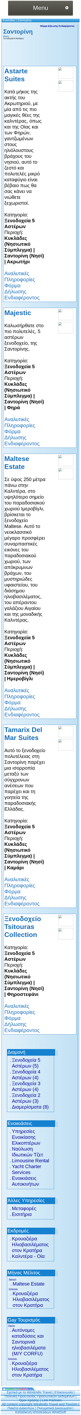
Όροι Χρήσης (29, 1400)
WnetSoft (59, 1412)
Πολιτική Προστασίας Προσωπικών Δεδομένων (40, 1396)
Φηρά (13, 407)
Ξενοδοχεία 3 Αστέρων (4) (26, 1086)
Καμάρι (15, 867)
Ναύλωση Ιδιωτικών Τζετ (27, 1152)
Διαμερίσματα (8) (30, 1107)
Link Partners (52, 1400)
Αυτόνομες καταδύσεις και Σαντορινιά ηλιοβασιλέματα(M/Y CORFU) (29, 1341)
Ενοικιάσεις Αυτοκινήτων (25, 1181)
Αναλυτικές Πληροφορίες (19, 276)
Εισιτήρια (22, 1214)
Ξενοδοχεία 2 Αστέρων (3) (26, 1098)
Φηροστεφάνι (22, 994)
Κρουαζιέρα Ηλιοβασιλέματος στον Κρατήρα (30, 1244)
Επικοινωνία (63, 1392)
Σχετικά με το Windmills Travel (29, 1392)
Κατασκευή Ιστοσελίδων (33, 1412)
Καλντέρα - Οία (28, 1256)
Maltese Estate (28, 1284)
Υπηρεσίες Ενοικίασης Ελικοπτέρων (26, 1137)
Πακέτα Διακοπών (21, 1408)
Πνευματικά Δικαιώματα (54, 1408)
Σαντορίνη (24, 20)
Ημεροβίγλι (20, 678)
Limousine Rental (30, 1160)
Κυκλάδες (9, 20)
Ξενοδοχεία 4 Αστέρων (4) (26, 1074)
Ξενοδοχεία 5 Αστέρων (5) (26, 1063)
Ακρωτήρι (18, 261)
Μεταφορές (24, 1208)
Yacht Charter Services (26, 1169)
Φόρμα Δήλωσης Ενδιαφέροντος (57, 26)
